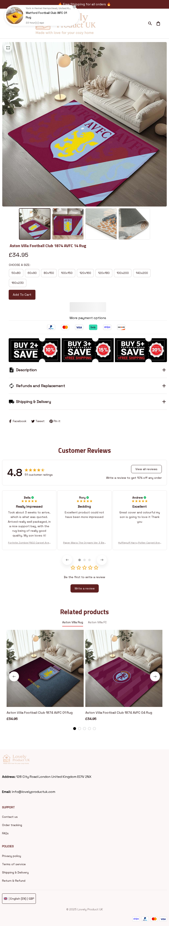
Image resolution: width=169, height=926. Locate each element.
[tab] (79, 541)
